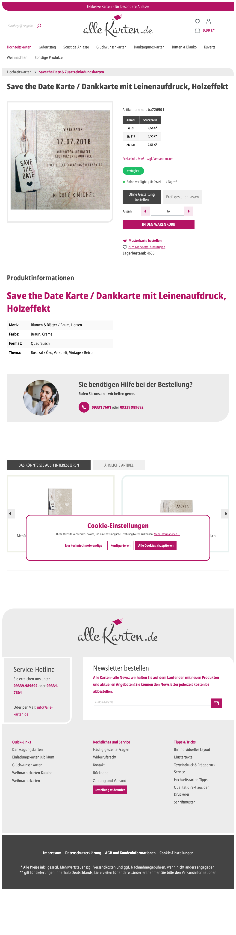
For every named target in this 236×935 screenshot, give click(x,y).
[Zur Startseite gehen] (118, 25)
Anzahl (128, 211)
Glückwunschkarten (27, 764)
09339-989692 (26, 685)
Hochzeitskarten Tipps (190, 779)
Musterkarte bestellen (145, 240)
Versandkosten (104, 867)
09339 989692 (132, 407)
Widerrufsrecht (104, 757)
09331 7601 (101, 407)
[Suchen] (38, 25)
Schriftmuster (184, 802)
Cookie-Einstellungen (176, 852)
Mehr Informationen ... (167, 534)
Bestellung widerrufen (110, 790)
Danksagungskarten (27, 749)
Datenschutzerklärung (83, 852)
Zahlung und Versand (109, 780)
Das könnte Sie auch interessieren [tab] (48, 465)
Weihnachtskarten (26, 780)
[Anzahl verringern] (145, 211)
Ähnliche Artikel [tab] (118, 465)
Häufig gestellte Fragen (111, 749)
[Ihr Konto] (208, 21)
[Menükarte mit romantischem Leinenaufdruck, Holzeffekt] (60, 506)
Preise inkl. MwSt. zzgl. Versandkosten (148, 158)
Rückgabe (100, 772)
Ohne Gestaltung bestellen (142, 197)
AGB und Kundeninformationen (130, 852)
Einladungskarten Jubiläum (33, 757)
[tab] (40, 277)
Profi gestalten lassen (182, 196)
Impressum (52, 852)
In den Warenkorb (158, 224)
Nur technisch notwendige (83, 545)
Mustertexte (183, 757)
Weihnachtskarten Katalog (32, 772)
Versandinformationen (199, 872)
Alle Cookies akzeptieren (156, 545)
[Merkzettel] (197, 21)
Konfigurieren (120, 545)
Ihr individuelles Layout (192, 749)
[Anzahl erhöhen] (188, 211)
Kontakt (99, 764)
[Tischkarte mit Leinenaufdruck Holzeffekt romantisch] (175, 506)
